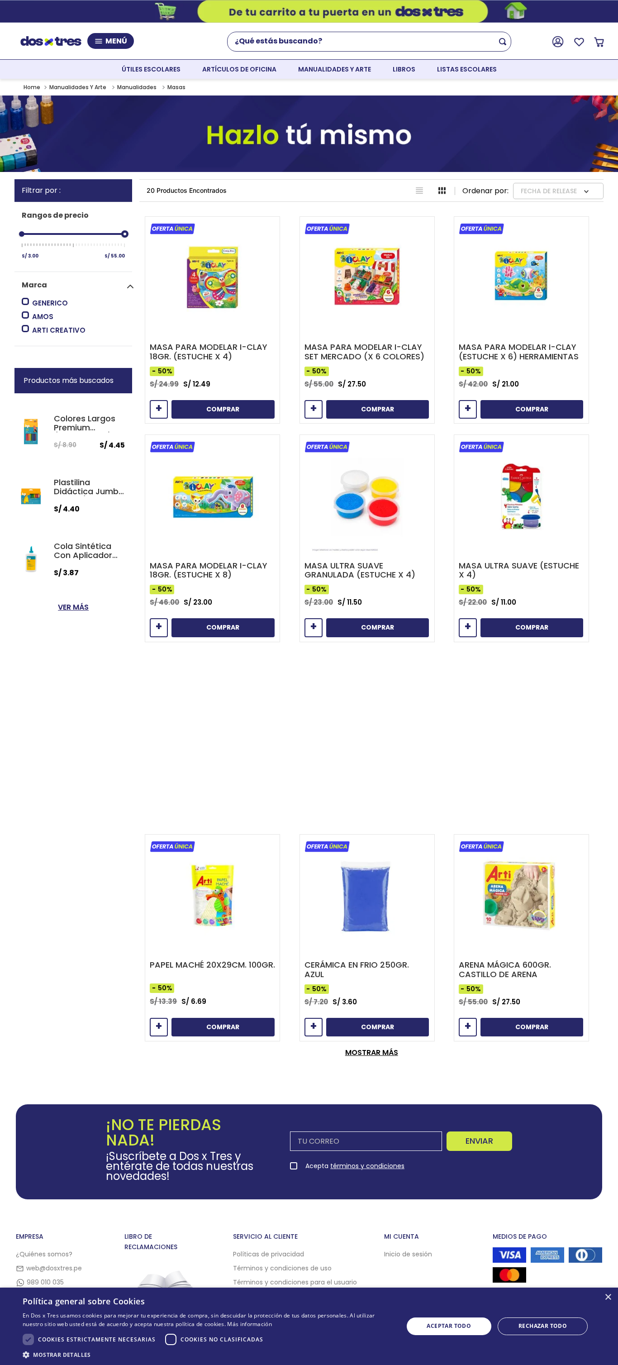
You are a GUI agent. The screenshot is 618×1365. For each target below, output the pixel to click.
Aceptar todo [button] (449, 1326)
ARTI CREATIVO (59, 330)
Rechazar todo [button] (542, 1326)
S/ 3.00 (30, 256)
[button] (77, 285)
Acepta (354, 1166)
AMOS (42, 316)
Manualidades (137, 87)
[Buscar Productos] (504, 41)
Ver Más (73, 607)
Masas (176, 87)
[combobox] (372, 42)
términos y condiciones (367, 1165)
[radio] (419, 190)
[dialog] (309, 1326)
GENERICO (50, 303)
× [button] (607, 1297)
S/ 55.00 (115, 256)
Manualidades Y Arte (77, 87)
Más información (249, 1324)
